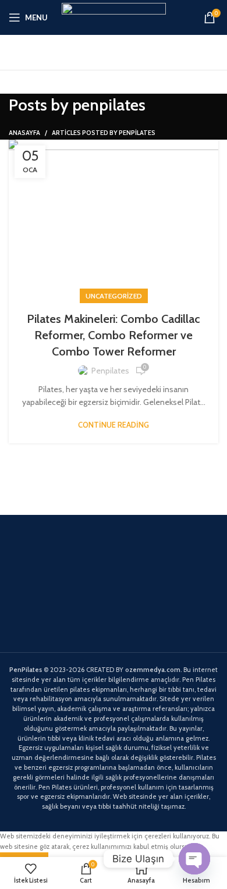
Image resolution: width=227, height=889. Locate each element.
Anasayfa (24, 133)
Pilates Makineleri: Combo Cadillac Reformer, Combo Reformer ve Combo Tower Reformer (113, 335)
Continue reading (113, 425)
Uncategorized (114, 295)
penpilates (109, 105)
